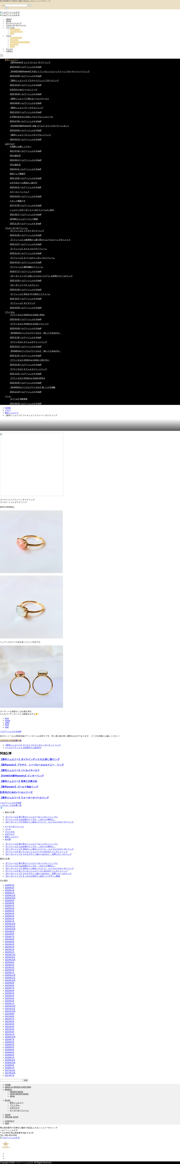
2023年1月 (9, 973)
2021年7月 (9, 1019)
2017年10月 (10, 1073)
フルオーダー (15, 30)
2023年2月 (9, 970)
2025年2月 (9, 919)
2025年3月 (9, 916)
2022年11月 (10, 978)
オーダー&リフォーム (14, 826)
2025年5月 (9, 911)
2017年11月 (10, 1070)
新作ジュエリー (16, 38)
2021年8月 (9, 1016)
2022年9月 (9, 983)
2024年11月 (10, 926)
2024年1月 (9, 952)
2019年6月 (9, 1052)
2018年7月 (9, 1068)
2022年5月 (9, 993)
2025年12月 (10, 895)
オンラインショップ (13, 23)
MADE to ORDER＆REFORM (18, 1087)
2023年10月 (10, 960)
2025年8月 (9, 903)
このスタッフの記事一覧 (11, 741)
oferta (12, 34)
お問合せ (9, 51)
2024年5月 (9, 942)
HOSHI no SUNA (16, 32)
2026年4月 (9, 885)
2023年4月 (9, 965)
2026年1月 (9, 893)
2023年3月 (9, 967)
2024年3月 (9, 947)
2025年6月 (9, 908)
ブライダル (10, 27)
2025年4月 (9, 913)
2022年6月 (9, 991)
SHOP (8, 1115)
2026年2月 (9, 890)
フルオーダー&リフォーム (16, 25)
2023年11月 (10, 957)
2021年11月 (10, 1009)
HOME (8, 1085)
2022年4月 (9, 996)
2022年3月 (9, 998)
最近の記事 (10, 812)
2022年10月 (10, 980)
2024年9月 (9, 931)
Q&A (7, 1123)
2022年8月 (9, 985)
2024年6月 (9, 939)
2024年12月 (10, 924)
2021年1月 (9, 1034)
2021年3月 (9, 1029)
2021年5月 (9, 1024)
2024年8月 (9, 934)
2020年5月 (9, 1045)
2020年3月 (9, 1047)
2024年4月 (9, 944)
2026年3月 (9, 888)
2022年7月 (9, 988)
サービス (9, 49)
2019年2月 (9, 1057)
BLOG (7, 1100)
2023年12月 (10, 955)
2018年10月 (10, 1063)
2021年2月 (9, 1032)
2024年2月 (9, 949)
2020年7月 (9, 1039)
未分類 (8, 839)
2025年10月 (10, 898)
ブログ (8, 36)
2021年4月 (9, 1027)
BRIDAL (8, 1090)
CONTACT (9, 1121)
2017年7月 (9, 1075)
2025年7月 (9, 906)
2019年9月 (9, 1050)
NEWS (8, 21)
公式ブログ (14, 40)
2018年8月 (9, 1065)
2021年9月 (9, 1014)
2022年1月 (9, 1003)
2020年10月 (10, 1037)
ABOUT (9, 19)
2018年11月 (10, 1060)
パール (12, 47)
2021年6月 (9, 1021)
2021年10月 (10, 1011)
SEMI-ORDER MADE (19, 1094)
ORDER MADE (16, 1092)
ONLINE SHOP (11, 1117)
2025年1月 (9, 921)
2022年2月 (9, 1001)
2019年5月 (9, 1055)
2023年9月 (9, 962)
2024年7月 (9, 937)
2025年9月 (9, 901)
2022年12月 (10, 975)
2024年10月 (10, 929)
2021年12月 (10, 1006)
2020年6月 (9, 1042)
